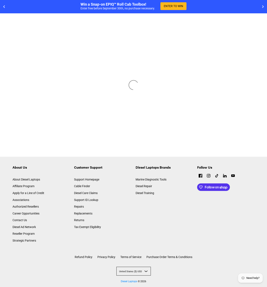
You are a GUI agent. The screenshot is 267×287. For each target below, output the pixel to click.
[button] (200, 176)
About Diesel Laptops (26, 179)
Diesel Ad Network (24, 227)
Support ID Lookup (86, 200)
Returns (79, 220)
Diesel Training (145, 193)
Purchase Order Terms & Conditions (169, 257)
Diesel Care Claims (86, 193)
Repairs (79, 206)
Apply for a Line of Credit (28, 193)
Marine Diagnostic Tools (151, 179)
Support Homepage (86, 179)
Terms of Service (130, 257)
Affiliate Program (23, 186)
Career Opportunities (26, 213)
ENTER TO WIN (173, 6)
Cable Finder (82, 186)
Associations (21, 200)
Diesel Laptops (129, 281)
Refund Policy (83, 257)
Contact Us (20, 220)
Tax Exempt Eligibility (87, 227)
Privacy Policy (106, 257)
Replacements (83, 213)
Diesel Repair (144, 186)
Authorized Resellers (26, 206)
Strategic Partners (24, 240)
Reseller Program (24, 233)
